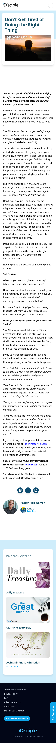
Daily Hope (31, 511)
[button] (50, 5)
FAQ (6, 698)
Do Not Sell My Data (14, 710)
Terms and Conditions (15, 689)
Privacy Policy (10, 693)
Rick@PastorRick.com (36, 443)
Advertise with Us (12, 702)
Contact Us (9, 706)
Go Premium (53, 712)
